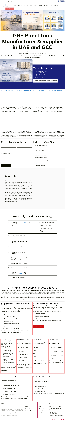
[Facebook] (58, 1)
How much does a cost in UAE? (18, 272)
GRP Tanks (26, 5)
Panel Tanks (8, 131)
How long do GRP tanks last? (18, 263)
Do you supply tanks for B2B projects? (17, 253)
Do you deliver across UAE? (17, 267)
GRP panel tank (19, 290)
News (51, 5)
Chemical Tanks (24, 131)
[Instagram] (60, 1)
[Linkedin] (62, 1)
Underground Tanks (24, 106)
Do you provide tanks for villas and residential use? (18, 258)
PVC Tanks (56, 131)
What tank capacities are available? (17, 247)
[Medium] (61, 419)
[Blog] (59, 419)
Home (15, 5)
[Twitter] (63, 1)
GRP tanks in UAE (25, 224)
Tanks (40, 5)
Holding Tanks (41, 106)
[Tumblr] (63, 419)
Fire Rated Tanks (56, 106)
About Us (20, 5)
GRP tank (20, 272)
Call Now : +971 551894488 (21, 1)
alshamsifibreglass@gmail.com (9, 1)
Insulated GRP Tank (33, 5)
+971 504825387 (29, 1)
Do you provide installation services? (17, 242)
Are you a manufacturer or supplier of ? (19, 224)
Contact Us (56, 5)
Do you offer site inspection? (18, 277)
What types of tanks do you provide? (17, 236)
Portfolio (46, 5)
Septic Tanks (40, 131)
